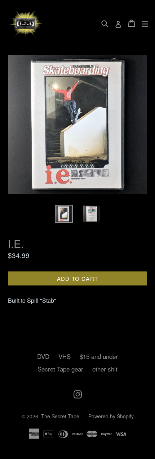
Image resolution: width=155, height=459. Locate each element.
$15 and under (99, 356)
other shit (105, 368)
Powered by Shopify (111, 416)
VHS (64, 356)
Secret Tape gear (60, 368)
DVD (43, 356)
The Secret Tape (60, 416)
